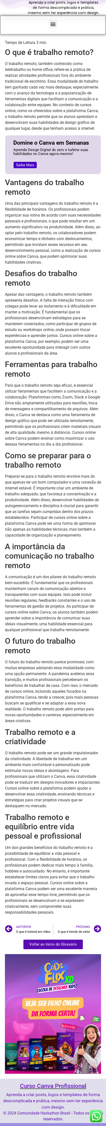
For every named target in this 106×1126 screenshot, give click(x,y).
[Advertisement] (53, 65)
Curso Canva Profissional (53, 1086)
